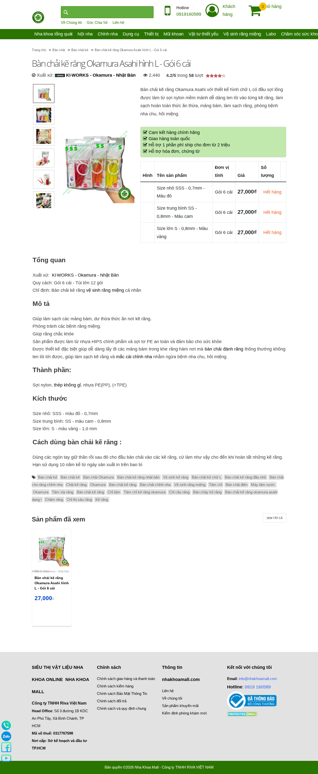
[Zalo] (6, 736)
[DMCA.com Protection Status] (242, 713)
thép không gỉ (67, 385)
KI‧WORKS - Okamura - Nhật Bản (100, 75)
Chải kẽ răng (76, 485)
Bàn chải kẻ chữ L (206, 477)
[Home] (38, 16)
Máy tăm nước (263, 485)
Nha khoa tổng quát (53, 34)
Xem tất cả (274, 517)
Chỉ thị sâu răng (79, 499)
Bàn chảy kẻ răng (207, 492)
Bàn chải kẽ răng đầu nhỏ (245, 477)
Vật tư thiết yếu (203, 34)
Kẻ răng (101, 499)
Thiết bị (151, 34)
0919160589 (188, 14)
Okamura (98, 485)
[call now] (6, 725)
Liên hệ (118, 22)
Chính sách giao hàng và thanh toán (126, 679)
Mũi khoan (173, 34)
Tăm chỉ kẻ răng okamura (144, 492)
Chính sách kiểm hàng (115, 686)
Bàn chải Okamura (98, 477)
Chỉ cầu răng (179, 492)
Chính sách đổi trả (111, 701)
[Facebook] (6, 746)
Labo (271, 34)
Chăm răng (54, 499)
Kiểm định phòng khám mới (184, 713)
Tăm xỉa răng (62, 492)
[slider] (216, 76)
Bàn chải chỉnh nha (155, 485)
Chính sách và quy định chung (121, 708)
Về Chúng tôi (71, 22)
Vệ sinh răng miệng (242, 34)
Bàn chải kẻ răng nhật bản (138, 477)
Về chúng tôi (172, 698)
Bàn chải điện (236, 485)
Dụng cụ (131, 34)
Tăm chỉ (215, 485)
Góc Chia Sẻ (97, 22)
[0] (253, 11)
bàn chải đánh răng (224, 349)
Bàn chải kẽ (70, 477)
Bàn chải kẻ (47, 477)
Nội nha (85, 34)
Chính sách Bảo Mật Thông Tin (122, 693)
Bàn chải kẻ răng (122, 485)
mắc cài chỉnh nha (134, 356)
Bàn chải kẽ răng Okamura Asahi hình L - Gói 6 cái (52, 583)
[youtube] (6, 757)
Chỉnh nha (108, 34)
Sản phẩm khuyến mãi (180, 706)
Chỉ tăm (114, 492)
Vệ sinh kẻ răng (175, 477)
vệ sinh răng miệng (105, 290)
